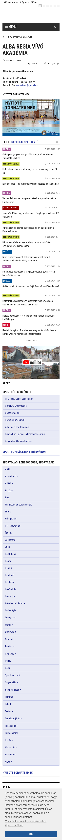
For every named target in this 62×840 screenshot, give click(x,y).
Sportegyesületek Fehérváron (24, 451)
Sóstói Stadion (12, 412)
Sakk (7, 668)
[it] (55, 6)
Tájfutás (9, 696)
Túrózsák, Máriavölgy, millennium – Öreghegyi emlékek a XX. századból (30, 215)
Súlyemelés (10, 682)
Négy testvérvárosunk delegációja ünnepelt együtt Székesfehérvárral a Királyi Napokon (26, 259)
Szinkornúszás (12, 689)
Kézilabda (9, 582)
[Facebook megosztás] (44, 63)
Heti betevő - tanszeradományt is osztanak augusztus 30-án (30, 171)
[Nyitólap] (3, 37)
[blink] (58, 6)
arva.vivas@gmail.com (28, 85)
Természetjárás (12, 718)
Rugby (8, 660)
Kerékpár (9, 575)
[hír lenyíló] (57, 142)
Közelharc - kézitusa (15, 603)
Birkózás (9, 490)
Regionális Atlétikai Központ (18, 441)
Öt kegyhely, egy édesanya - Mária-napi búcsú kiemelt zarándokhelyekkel (27, 156)
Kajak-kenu (10, 554)
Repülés (9, 646)
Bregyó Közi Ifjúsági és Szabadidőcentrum (25, 434)
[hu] (40, 6)
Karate (8, 561)
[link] (31, 117)
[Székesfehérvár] (33, 15)
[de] (51, 6)
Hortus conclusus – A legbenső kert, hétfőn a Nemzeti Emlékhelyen (28, 317)
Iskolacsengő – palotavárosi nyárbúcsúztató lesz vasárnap (30, 183)
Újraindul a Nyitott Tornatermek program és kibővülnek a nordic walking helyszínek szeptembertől (29, 332)
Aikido (8, 469)
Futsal (8, 511)
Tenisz (8, 711)
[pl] (47, 6)
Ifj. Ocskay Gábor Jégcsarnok (19, 398)
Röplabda (9, 653)
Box (7, 497)
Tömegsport (11, 732)
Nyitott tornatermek (17, 772)
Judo (7, 546)
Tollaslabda (10, 725)
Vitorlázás (10, 747)
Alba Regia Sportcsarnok (17, 427)
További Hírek (31, 340)
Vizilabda (9, 754)
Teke (7, 704)
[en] (44, 6)
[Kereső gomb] (55, 27)
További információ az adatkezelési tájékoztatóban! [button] (25, 823)
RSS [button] (4, 787)
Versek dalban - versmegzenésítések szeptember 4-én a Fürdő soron (29, 200)
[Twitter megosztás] (49, 63)
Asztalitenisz (11, 476)
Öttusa (8, 639)
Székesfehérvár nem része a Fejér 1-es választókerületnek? (30, 286)
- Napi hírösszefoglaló (24, 142)
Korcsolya (10, 596)
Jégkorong (10, 539)
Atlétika (9, 483)
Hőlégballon (11, 518)
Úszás (8, 740)
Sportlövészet (12, 675)
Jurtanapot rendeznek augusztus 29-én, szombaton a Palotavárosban (28, 229)
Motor (8, 624)
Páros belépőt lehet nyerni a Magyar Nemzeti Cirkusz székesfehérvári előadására (27, 244)
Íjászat (8, 532)
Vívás (7, 761)
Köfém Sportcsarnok (15, 419)
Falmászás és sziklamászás (18, 504)
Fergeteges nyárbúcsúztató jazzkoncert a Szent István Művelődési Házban (28, 273)
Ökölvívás (9, 631)
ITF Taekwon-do (13, 525)
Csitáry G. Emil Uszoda (16, 405)
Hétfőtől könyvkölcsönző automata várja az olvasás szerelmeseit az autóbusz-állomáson (27, 302)
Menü (12, 27)
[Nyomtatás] (58, 63)
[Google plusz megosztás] (53, 63)
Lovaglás (9, 617)
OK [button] (31, 834)
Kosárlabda (10, 589)
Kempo (8, 567)
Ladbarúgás (10, 610)
